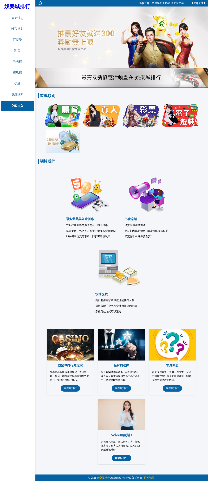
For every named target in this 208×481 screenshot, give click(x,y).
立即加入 (17, 106)
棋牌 (17, 83)
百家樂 (17, 39)
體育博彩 (17, 29)
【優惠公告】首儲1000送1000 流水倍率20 (150, 3)
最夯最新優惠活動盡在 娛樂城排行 (121, 77)
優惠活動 (17, 94)
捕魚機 (17, 72)
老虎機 (17, 61)
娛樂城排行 (70, 388)
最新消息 (17, 18)
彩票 (17, 50)
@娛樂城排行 (108, 449)
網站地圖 (149, 477)
